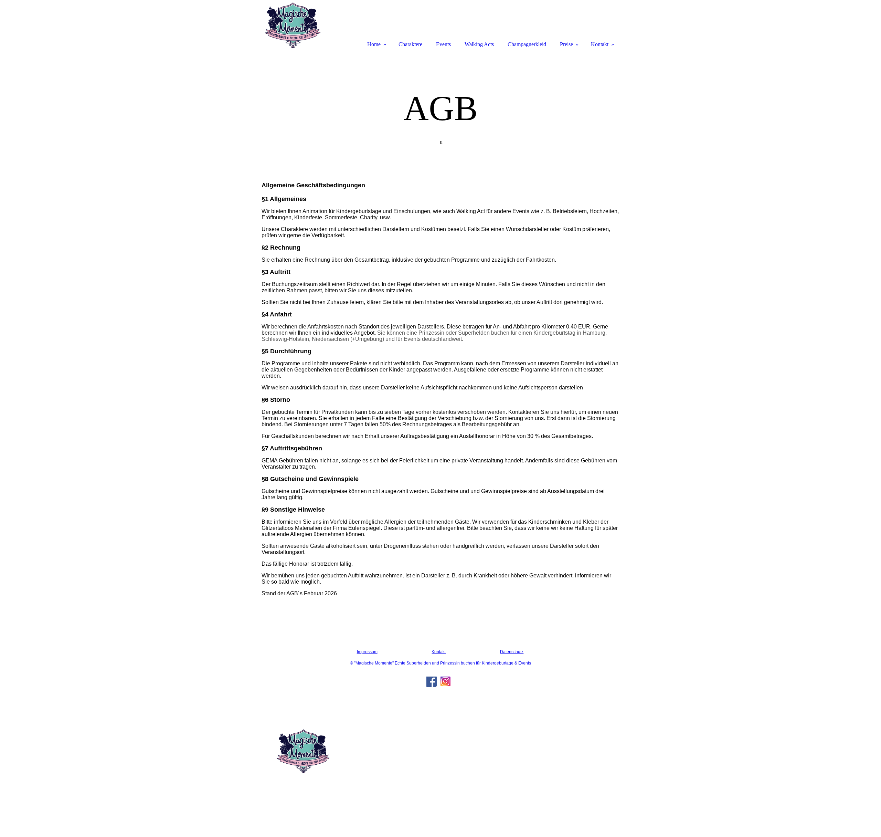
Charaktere (410, 44)
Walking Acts (479, 44)
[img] (292, 25)
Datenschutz (511, 651)
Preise (566, 44)
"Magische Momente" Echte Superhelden (391, 663)
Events (443, 44)
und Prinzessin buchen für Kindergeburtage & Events (481, 663)
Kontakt (439, 651)
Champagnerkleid (527, 44)
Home (374, 44)
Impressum (367, 651)
